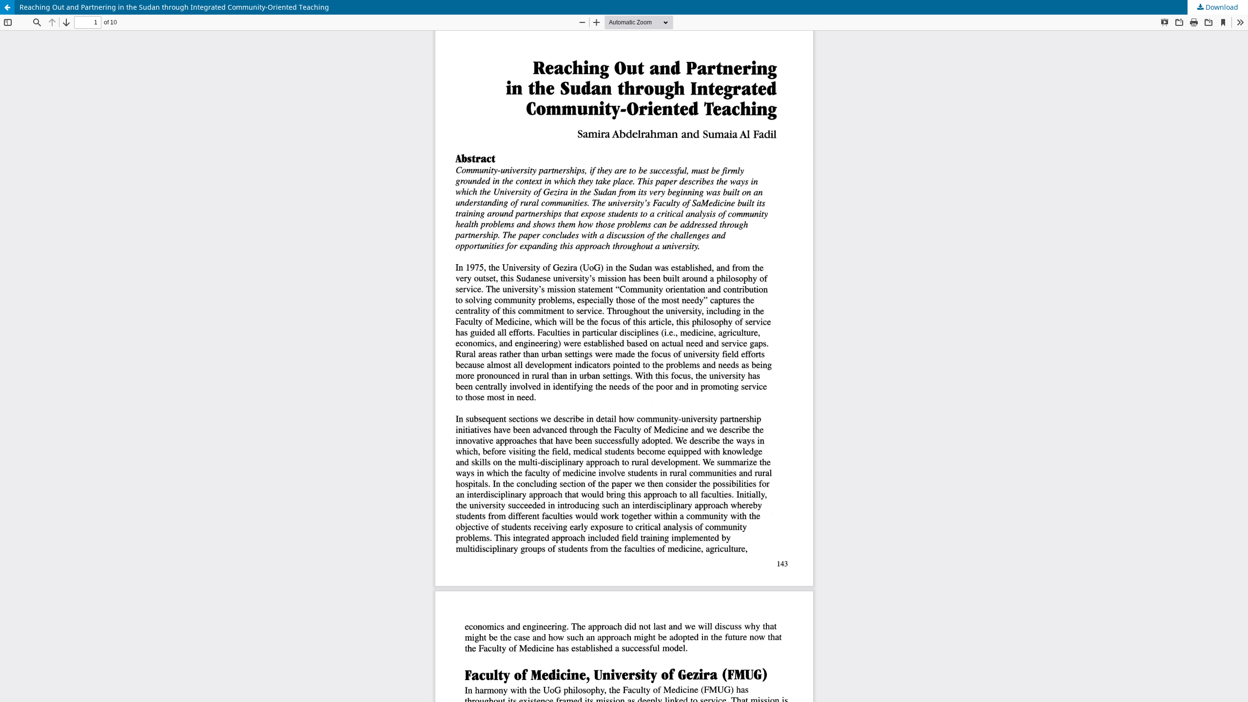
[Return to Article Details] (7, 7)
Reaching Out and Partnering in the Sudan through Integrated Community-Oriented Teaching (174, 7)
